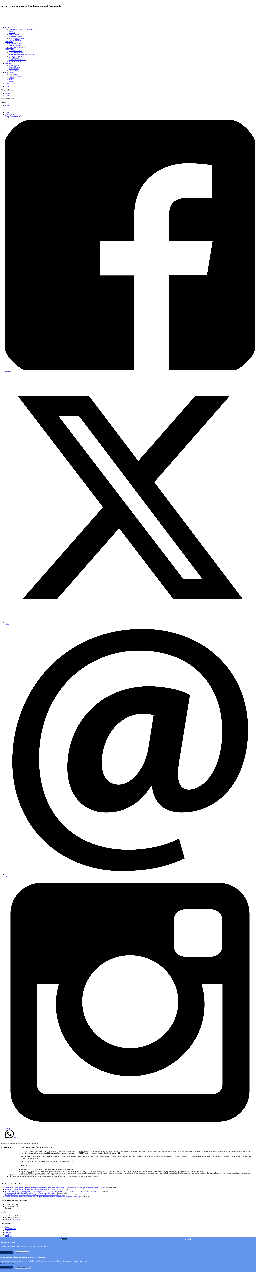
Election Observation (15, 56)
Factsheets (12, 33)
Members (8, 1232)
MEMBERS (9, 42)
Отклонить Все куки (22, 1267)
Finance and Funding (15, 36)
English (7, 93)
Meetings (8, 1230)
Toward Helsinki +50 (15, 58)
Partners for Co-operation (17, 47)
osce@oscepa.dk (15, 1219)
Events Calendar (14, 34)
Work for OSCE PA (15, 40)
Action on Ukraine (15, 61)
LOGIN (7, 86)
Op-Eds (11, 78)
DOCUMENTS (10, 83)
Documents (8, 1234)
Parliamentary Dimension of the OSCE (21, 29)
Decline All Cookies (22, 1253)
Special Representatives (16, 52)
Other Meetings (14, 70)
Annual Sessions (14, 65)
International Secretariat (16, 38)
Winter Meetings (14, 69)
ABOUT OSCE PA (11, 27)
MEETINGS (9, 63)
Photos (11, 79)
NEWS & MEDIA (11, 72)
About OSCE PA (10, 1229)
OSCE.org (8, 1236)
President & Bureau (15, 43)
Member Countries (15, 45)
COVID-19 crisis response (17, 60)
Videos (11, 81)
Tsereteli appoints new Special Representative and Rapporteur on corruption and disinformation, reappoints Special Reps (43, 1196)
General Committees (15, 51)
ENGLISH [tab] (63, 1239)
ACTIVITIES (9, 49)
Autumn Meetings (14, 67)
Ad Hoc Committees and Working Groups (22, 54)
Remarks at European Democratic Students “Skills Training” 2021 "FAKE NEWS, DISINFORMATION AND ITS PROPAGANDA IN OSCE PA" (52, 1191)
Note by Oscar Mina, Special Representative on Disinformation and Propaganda (30, 1189)
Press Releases (13, 74)
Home (7, 1227)
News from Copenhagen (16, 76)
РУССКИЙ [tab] (187, 1239)
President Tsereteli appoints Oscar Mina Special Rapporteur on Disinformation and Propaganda (35, 1195)
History (11, 31)
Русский (7, 95)
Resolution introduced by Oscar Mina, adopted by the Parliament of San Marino (30, 1193)
